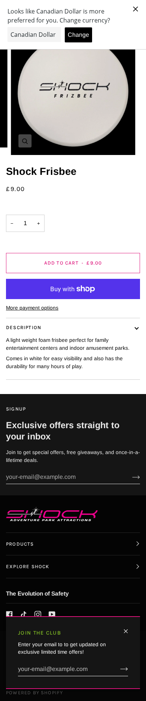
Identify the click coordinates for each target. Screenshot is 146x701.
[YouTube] (52, 614)
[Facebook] (9, 614)
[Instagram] (37, 614)
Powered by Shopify (34, 692)
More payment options (32, 308)
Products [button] (20, 544)
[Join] (118, 669)
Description (23, 327)
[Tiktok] (23, 614)
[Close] (129, 628)
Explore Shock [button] (27, 566)
